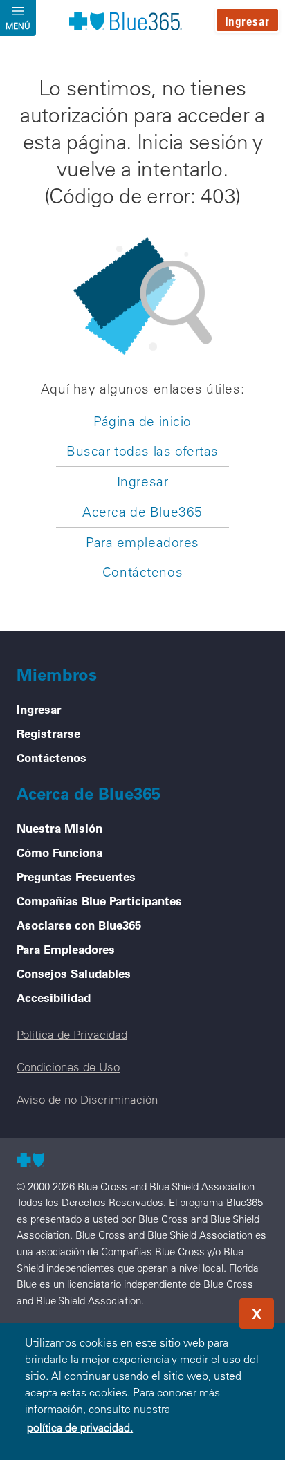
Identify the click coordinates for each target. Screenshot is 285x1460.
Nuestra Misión (59, 827)
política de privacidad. (80, 1427)
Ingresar (247, 21)
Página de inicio (142, 421)
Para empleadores (142, 542)
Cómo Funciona (59, 852)
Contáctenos (142, 572)
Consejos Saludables (74, 973)
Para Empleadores (66, 949)
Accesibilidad (54, 997)
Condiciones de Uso (68, 1067)
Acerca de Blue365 (142, 511)
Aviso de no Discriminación (87, 1099)
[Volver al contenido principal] (191, 1309)
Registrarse (48, 733)
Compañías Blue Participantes (99, 900)
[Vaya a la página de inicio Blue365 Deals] (125, 20)
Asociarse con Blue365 (79, 924)
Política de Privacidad (72, 1034)
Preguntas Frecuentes (76, 876)
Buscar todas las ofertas (142, 451)
